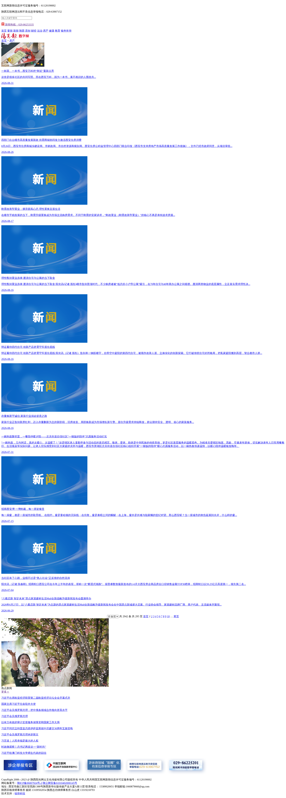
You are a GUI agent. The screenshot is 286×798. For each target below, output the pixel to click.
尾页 (176, 616)
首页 (4, 30)
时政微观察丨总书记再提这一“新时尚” (23, 746)
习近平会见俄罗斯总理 (14, 716)
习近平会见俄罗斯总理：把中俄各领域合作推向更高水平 (34, 710)
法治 (39, 30)
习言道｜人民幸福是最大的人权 (19, 740)
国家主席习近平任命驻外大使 (18, 704)
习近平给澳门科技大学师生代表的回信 (23, 752)
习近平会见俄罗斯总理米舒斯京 (19, 734)
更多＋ (5, 691)
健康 (51, 30)
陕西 (21, 30)
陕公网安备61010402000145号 (60, 783)
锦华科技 (20, 793)
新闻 (16, 30)
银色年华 (66, 30)
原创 (27, 30)
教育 (57, 30)
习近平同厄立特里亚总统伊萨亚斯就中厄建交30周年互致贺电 (37, 728)
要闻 (10, 30)
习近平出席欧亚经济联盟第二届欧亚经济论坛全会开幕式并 (35, 697)
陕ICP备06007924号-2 (29, 783)
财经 (33, 30)
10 (168, 616)
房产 (45, 30)
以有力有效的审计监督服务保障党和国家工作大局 (30, 722)
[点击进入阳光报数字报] (15, 38)
